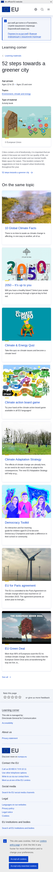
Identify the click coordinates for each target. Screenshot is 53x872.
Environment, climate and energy (16, 94)
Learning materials (13, 56)
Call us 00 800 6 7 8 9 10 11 (14, 769)
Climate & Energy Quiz (20, 345)
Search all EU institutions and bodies (18, 828)
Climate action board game (22, 402)
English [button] (36, 9)
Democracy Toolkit (17, 522)
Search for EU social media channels (18, 792)
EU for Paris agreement (20, 585)
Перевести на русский (18, 34)
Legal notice (7, 812)
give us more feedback (39, 697)
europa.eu (22, 757)
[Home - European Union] (17, 9)
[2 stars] (7, 697)
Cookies (5, 816)
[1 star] (5, 697)
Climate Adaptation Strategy (23, 459)
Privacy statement (10, 738)
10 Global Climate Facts (20, 228)
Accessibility (7, 723)
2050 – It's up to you (18, 285)
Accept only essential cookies (23, 866)
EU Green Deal (15, 648)
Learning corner (10, 710)
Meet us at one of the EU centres (16, 780)
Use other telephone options (14, 773)
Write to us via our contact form (15, 776)
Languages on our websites (14, 805)
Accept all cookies (18, 859)
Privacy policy (8, 808)
